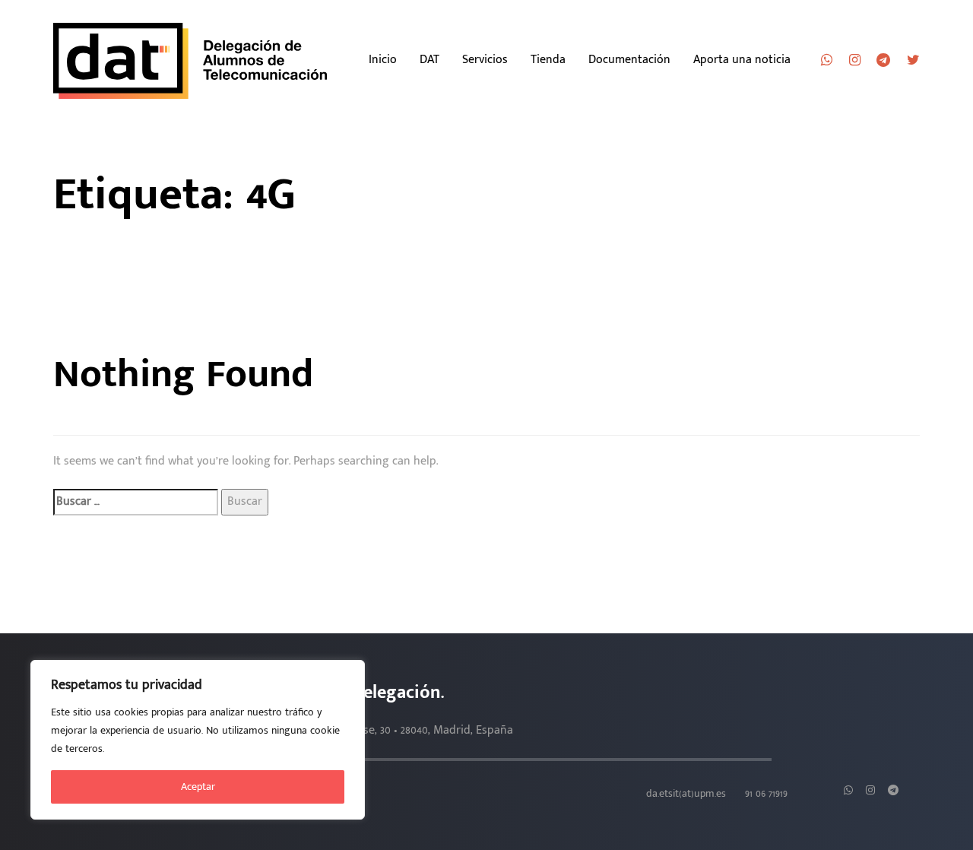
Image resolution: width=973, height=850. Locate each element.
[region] (197, 740)
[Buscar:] (135, 502)
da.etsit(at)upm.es (686, 794)
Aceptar (198, 786)
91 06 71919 (766, 794)
